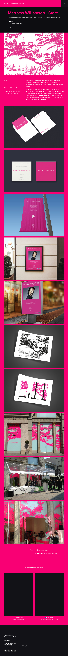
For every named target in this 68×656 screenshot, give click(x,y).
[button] (64, 3)
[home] (14, 3)
